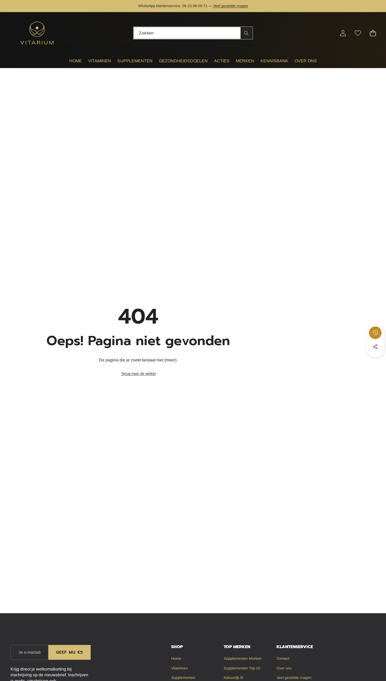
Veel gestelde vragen (230, 6)
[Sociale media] (375, 346)
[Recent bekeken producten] (375, 332)
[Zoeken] (246, 33)
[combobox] (193, 33)
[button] (20, 6)
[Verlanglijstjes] (358, 33)
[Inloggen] (343, 33)
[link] (138, 373)
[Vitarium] (38, 33)
